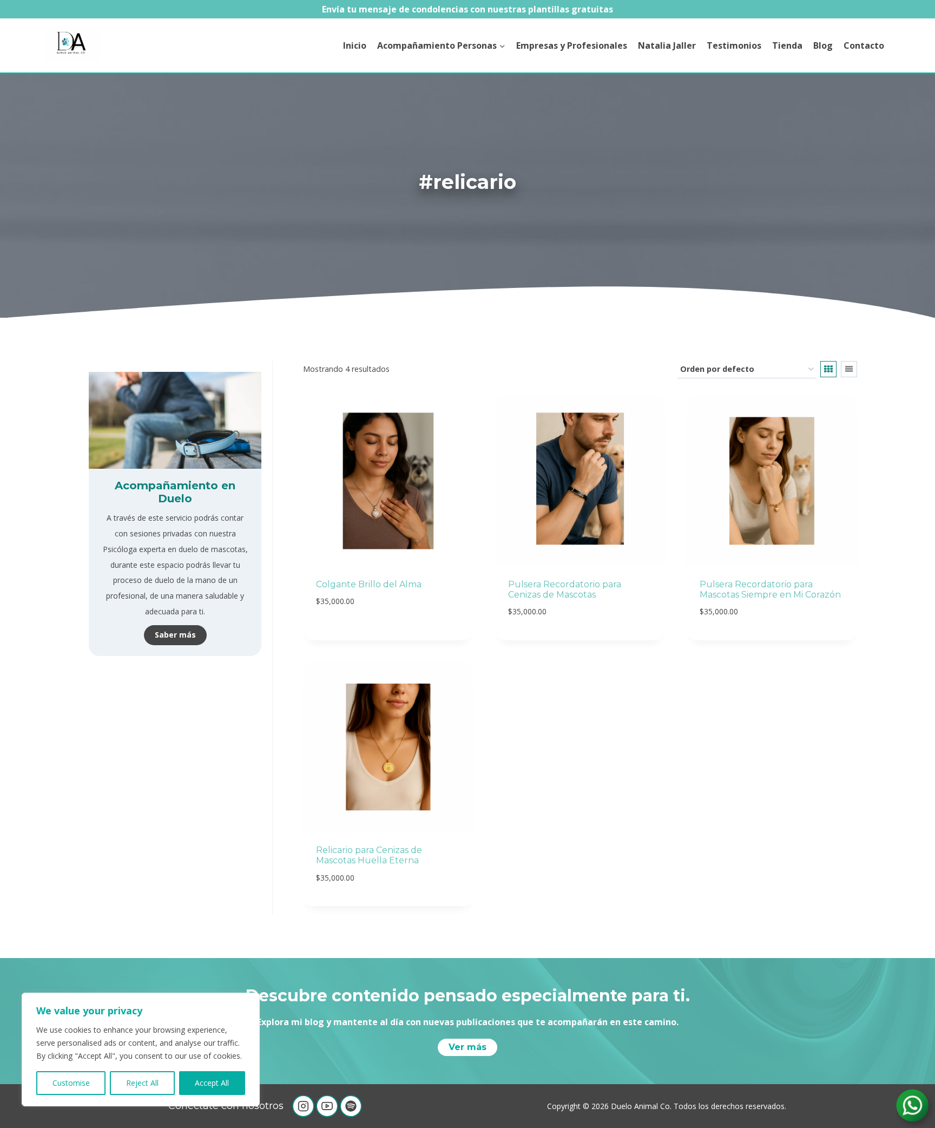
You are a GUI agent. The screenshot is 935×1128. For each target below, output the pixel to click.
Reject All (142, 1083)
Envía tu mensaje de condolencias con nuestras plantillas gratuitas (467, 9)
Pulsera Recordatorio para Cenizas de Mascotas (564, 589)
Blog (823, 45)
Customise (71, 1083)
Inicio (354, 45)
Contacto (864, 45)
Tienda (787, 45)
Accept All (212, 1083)
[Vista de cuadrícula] (828, 369)
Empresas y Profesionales (571, 45)
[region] (141, 1049)
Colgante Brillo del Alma (369, 584)
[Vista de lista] (849, 369)
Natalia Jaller (667, 45)
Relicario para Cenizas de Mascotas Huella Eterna (369, 855)
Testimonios (734, 45)
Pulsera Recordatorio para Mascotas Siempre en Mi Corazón (770, 589)
